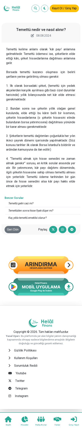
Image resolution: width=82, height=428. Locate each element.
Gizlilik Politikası (24, 350)
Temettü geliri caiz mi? (20, 203)
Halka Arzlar (41, 425)
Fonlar (57, 425)
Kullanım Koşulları (25, 358)
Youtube (20, 373)
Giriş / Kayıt (74, 425)
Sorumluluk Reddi (25, 365)
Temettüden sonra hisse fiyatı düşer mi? (30, 210)
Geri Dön (12, 229)
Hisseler (24, 425)
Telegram (21, 388)
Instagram (21, 396)
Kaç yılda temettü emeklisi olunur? (27, 217)
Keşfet (8, 425)
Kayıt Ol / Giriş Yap (64, 8)
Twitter (19, 381)
